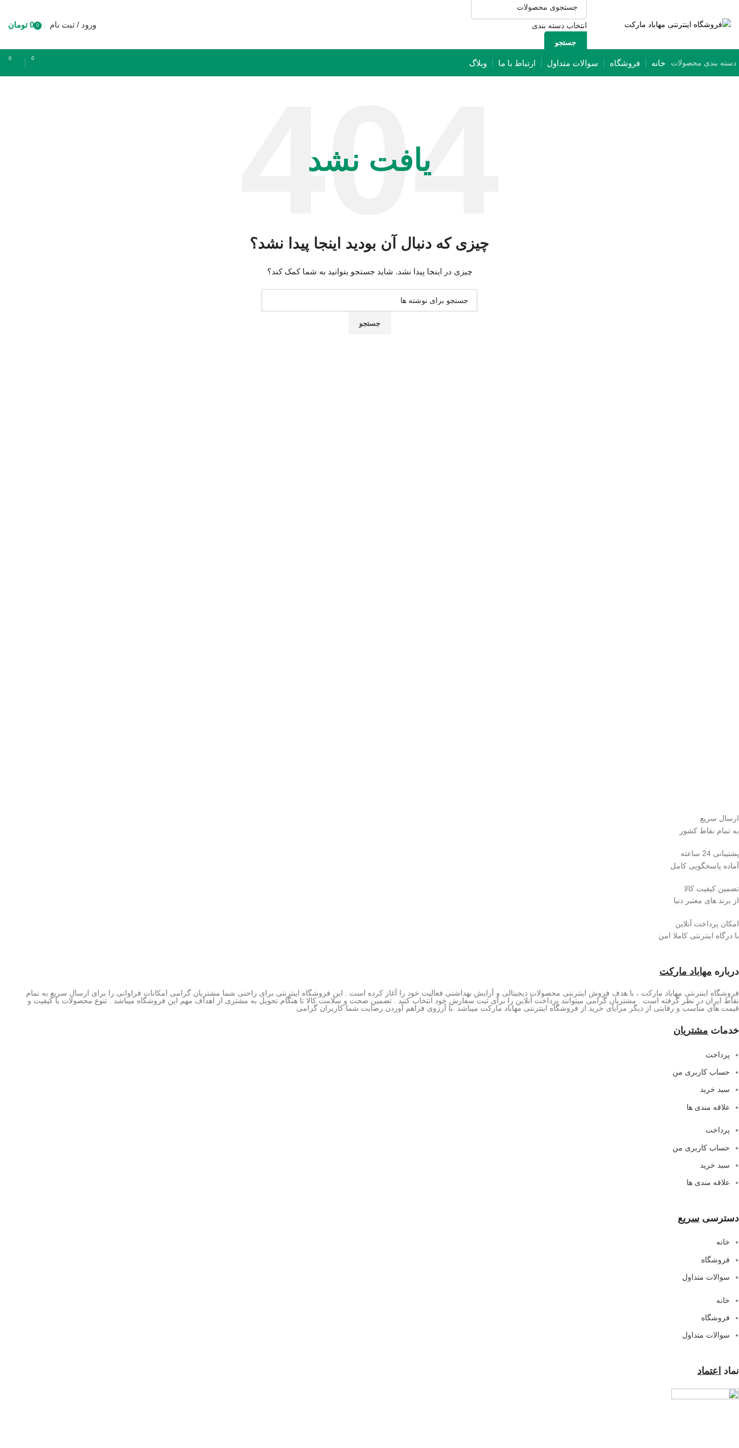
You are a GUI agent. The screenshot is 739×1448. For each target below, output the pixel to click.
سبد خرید (715, 1089)
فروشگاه (715, 1259)
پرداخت (717, 1054)
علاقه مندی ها (708, 1107)
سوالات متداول (706, 1277)
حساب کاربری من (701, 1072)
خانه (723, 1242)
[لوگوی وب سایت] (677, 23)
